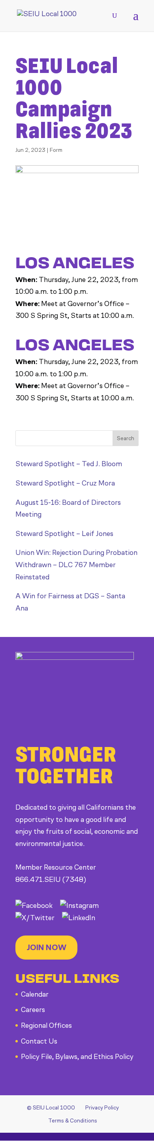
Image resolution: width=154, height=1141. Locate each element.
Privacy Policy (102, 1107)
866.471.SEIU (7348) (50, 879)
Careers (33, 1009)
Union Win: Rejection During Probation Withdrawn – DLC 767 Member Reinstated (76, 564)
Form (56, 150)
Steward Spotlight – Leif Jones (64, 533)
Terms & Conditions (72, 1120)
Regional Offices (46, 1025)
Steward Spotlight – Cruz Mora (65, 483)
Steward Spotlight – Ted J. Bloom (68, 463)
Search (125, 438)
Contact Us (39, 1041)
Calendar (35, 994)
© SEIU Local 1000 (51, 1107)
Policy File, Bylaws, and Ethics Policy (77, 1056)
